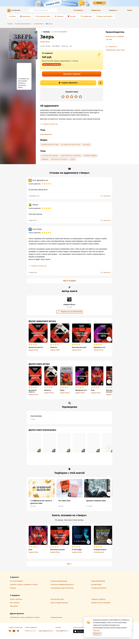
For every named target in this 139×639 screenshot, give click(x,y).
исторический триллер (49, 155)
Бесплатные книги (43, 16)
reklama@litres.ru (62, 631)
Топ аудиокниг (86, 16)
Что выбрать (78, 10)
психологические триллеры (71, 155)
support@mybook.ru (45, 631)
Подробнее (96, 630)
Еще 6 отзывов (69, 281)
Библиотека (96, 10)
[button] (109, 381)
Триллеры (86, 144)
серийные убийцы (90, 155)
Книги (13, 16)
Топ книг (73, 16)
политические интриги (59, 159)
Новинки (60, 16)
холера (72, 159)
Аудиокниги (26, 16)
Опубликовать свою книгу (115, 50)
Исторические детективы (70, 144)
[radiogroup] (71, 97)
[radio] (63, 96)
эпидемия (44, 159)
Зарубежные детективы (49, 144)
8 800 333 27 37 (30, 631)
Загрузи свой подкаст (105, 16)
